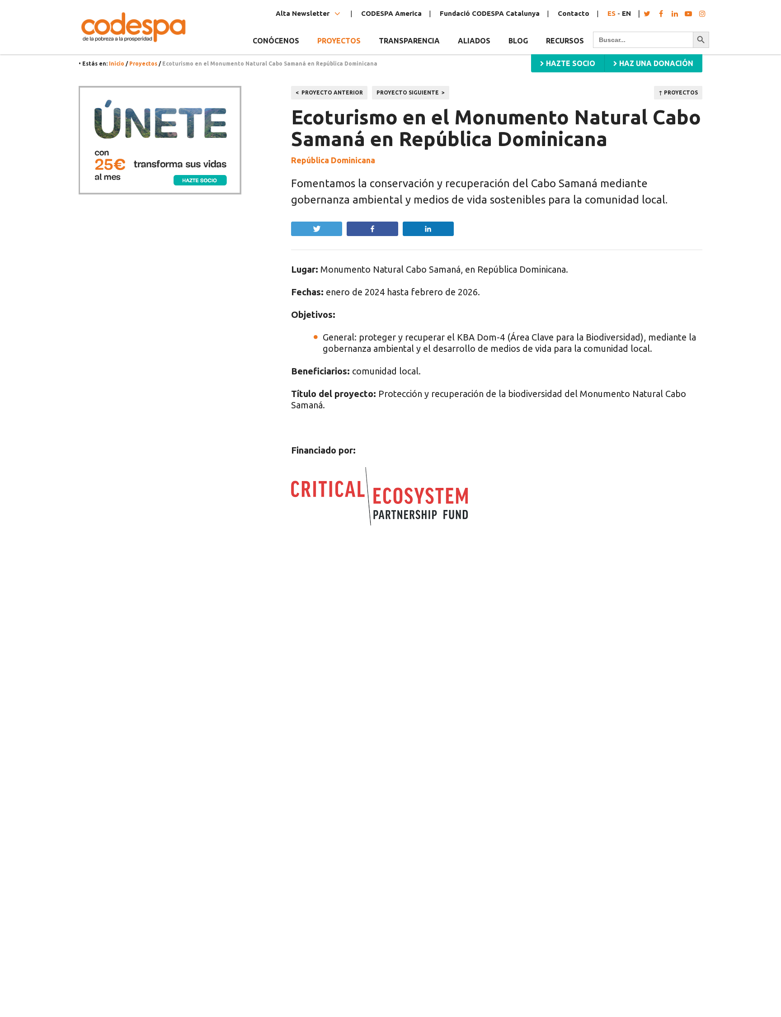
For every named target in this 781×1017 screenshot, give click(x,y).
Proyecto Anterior (332, 92)
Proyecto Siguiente (407, 92)
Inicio (116, 63)
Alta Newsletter (303, 13)
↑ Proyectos (678, 92)
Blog (518, 41)
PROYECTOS (339, 41)
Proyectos (143, 63)
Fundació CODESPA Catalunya (490, 13)
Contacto (573, 13)
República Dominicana (333, 160)
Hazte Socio (569, 63)
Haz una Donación (655, 63)
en (626, 13)
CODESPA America (391, 13)
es (611, 13)
